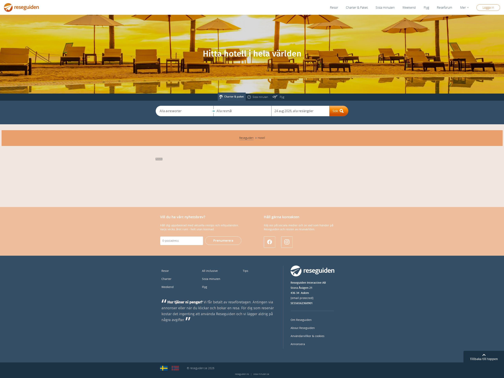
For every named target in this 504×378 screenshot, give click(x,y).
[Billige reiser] (175, 368)
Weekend (409, 7)
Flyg (204, 287)
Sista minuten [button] (385, 7)
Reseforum (444, 7)
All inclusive (210, 271)
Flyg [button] (426, 7)
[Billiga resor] (164, 368)
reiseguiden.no (242, 374)
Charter (166, 279)
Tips (245, 271)
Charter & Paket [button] (357, 7)
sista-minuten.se (261, 374)
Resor (334, 7)
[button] (185, 111)
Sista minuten (211, 279)
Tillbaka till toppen (484, 359)
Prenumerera (223, 240)
